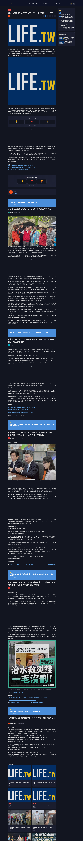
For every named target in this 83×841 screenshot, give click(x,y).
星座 (59, 3)
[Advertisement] (32, 138)
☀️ (71, 3)
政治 (14, 6)
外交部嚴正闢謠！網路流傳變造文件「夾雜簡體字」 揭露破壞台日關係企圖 (26, 698)
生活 (36, 3)
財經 (43, 3)
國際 (56, 3)
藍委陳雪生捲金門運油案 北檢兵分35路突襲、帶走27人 (21, 409)
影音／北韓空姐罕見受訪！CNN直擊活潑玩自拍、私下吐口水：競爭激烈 (24, 407)
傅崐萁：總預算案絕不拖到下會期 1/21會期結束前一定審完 (21, 167)
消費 (46, 3)
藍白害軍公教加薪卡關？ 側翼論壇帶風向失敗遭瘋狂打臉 (21, 169)
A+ (47, 16)
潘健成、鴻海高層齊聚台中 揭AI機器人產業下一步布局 (20, 412)
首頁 (30, 3)
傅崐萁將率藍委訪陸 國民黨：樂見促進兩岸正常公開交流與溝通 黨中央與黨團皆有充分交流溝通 (30, 694)
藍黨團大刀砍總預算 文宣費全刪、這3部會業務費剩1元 (20, 165)
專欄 (49, 3)
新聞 (33, 3)
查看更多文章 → (16, 193)
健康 (39, 3)
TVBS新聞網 (16, 415)
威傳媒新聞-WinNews (18, 688)
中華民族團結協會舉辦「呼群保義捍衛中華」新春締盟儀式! (22, 696)
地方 (52, 3)
